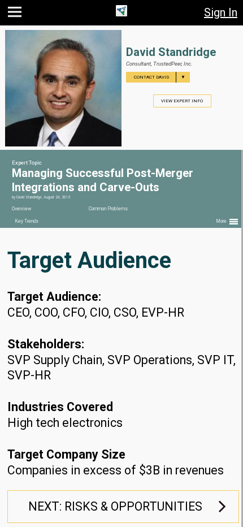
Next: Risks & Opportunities (115, 506)
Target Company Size (66, 454)
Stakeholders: (45, 344)
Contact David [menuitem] (159, 77)
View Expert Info (182, 100)
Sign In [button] (220, 12)
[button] (16, 14)
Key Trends (26, 221)
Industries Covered (60, 407)
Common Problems (108, 208)
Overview (21, 208)
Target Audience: (54, 297)
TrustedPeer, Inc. (172, 64)
